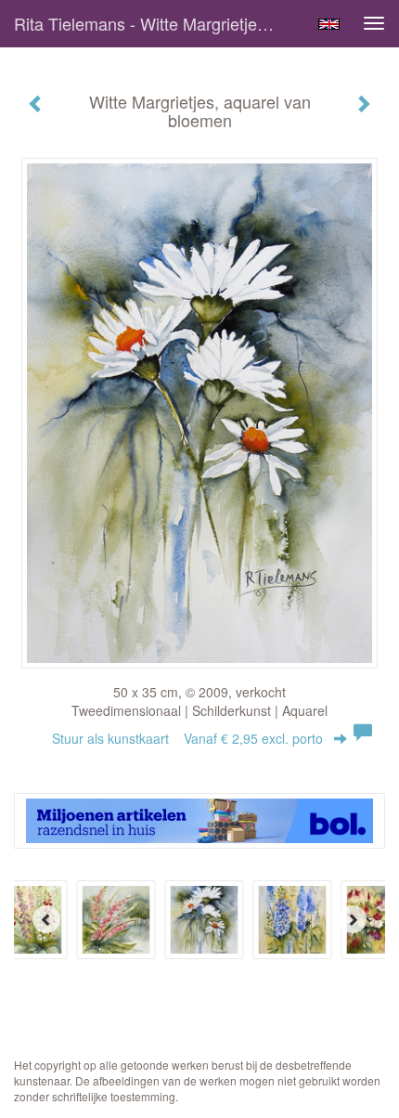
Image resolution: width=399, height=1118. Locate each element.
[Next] (353, 919)
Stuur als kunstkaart (187, 738)
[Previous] (46, 919)
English (329, 24)
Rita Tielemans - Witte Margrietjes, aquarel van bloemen (152, 23)
